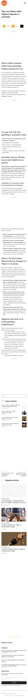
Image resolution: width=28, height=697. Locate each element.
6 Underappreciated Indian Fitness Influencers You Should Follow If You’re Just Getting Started (13, 665)
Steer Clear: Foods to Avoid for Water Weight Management (7, 474)
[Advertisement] (14, 46)
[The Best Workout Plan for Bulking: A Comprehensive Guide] (24, 425)
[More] (21, 26)
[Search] (25, 395)
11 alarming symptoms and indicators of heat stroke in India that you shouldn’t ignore (13, 656)
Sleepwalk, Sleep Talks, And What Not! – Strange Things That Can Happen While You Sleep (13, 651)
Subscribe (14, 682)
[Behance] (9, 637)
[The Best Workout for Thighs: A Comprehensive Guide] (24, 412)
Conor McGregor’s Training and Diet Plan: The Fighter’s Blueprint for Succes (10, 405)
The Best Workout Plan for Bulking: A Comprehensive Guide (10, 424)
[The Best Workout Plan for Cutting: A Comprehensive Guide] (24, 418)
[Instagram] (15, 637)
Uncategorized (5, 498)
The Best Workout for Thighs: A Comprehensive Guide (8, 412)
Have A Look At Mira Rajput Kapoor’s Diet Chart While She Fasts (13, 660)
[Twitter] (18, 637)
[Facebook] (12, 637)
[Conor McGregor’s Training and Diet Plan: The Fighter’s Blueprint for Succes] (24, 406)
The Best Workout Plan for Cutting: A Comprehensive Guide (10, 418)
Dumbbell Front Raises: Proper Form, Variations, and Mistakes (21, 474)
